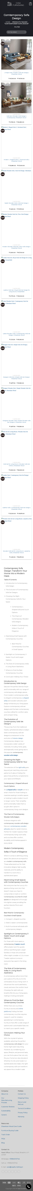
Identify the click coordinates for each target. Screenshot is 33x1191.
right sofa (21, 767)
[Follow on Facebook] (2, 1171)
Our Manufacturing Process (6, 1100)
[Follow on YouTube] (18, 1171)
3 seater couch (19, 944)
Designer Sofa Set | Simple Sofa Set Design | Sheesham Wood (16, 377)
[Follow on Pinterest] (12, 1171)
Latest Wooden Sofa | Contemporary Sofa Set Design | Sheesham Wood (16, 334)
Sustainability (6, 1111)
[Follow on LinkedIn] (15, 1171)
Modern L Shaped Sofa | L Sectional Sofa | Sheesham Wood (16, 160)
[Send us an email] (9, 1171)
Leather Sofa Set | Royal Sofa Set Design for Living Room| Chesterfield (16, 290)
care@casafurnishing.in (15, 1167)
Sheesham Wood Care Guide (11, 1126)
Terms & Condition (24, 1108)
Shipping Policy (23, 1098)
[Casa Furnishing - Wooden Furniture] (16, 4)
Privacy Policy (23, 1112)
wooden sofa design (11, 755)
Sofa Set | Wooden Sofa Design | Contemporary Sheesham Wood (16, 116)
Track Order (5, 1134)
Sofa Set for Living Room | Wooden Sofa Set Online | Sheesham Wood (16, 464)
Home (8, 22)
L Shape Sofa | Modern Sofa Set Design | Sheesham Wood (16, 73)
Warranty (21, 1117)
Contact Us (22, 1094)
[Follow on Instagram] (6, 1171)
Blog (3, 1143)
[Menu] (2, 4)
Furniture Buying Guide (9, 1130)
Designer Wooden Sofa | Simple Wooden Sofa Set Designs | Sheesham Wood (16, 421)
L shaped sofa (11, 790)
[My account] (27, 4)
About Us (4, 1094)
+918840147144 (14, 1159)
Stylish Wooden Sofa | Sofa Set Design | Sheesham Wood (17, 203)
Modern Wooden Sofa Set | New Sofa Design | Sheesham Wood (16, 247)
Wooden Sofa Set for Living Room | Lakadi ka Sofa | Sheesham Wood (16, 551)
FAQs (3, 1139)
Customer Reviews (7, 1107)
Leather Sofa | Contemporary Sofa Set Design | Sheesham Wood (16, 508)
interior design (18, 738)
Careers (4, 1115)
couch (20, 790)
